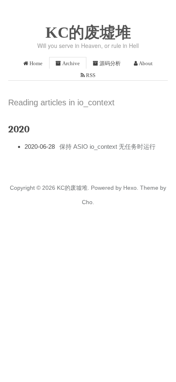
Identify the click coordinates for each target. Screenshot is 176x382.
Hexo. (130, 187)
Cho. (88, 202)
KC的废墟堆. (73, 187)
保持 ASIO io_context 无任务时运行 (107, 146)
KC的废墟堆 (88, 32)
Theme (148, 187)
